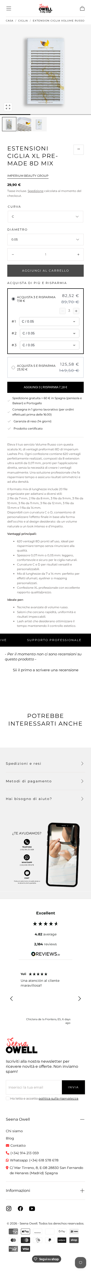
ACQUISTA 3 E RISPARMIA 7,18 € (36, 299)
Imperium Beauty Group (28, 175)
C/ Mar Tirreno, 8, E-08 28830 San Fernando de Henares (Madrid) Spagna (46, 1170)
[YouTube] (32, 1208)
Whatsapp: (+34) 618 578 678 (34, 1160)
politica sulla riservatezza (58, 1098)
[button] (9, 8)
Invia (73, 1087)
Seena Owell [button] (18, 1119)
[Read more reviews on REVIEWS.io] (45, 955)
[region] (45, 999)
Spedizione (35, 191)
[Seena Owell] (21, 1045)
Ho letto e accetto (44, 1098)
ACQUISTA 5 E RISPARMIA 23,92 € (36, 367)
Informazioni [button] (18, 1190)
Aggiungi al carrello (45, 270)
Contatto (18, 1145)
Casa (9, 20)
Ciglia (23, 20)
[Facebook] (20, 1208)
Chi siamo (14, 1131)
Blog (10, 1138)
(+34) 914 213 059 (24, 1153)
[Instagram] (8, 1208)
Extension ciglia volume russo (58, 20)
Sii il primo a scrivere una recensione (45, 670)
